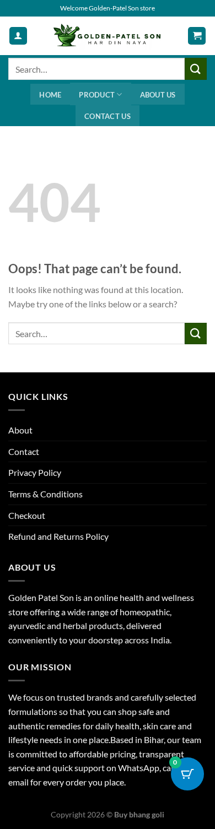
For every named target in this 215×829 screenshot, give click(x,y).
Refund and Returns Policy (58, 536)
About (20, 430)
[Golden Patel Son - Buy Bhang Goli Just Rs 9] (107, 35)
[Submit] (196, 68)
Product (97, 94)
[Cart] (197, 36)
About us (158, 94)
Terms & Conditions (45, 494)
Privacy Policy (34, 472)
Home (50, 94)
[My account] (18, 36)
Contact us (107, 116)
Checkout (26, 515)
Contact (23, 451)
